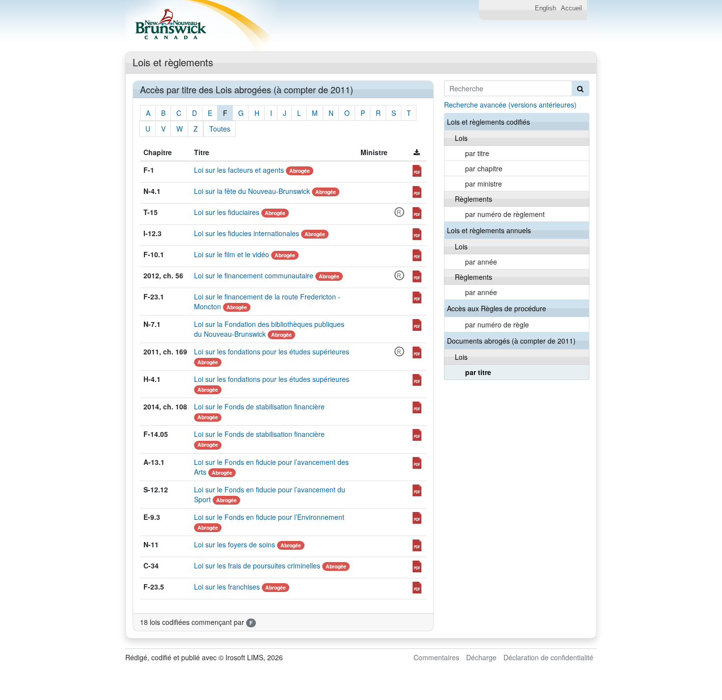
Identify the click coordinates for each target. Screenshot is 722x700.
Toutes (219, 129)
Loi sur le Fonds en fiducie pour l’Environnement (269, 517)
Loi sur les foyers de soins (234, 544)
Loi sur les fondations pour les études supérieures (271, 351)
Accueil (571, 8)
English (545, 8)
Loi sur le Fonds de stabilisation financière (259, 406)
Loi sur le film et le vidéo (231, 254)
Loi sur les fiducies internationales (246, 233)
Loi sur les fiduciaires (226, 212)
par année (481, 262)
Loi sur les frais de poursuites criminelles (257, 565)
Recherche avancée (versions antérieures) (510, 104)
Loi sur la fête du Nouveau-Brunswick (252, 191)
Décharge (481, 657)
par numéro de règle (497, 324)
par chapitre (483, 168)
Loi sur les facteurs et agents (239, 170)
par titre (477, 153)
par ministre (483, 183)
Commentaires (436, 657)
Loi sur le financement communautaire (253, 275)
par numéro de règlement (505, 214)
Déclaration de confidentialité (548, 657)
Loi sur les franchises (227, 587)
